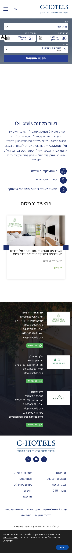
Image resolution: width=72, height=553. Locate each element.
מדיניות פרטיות (14, 509)
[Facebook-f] (44, 459)
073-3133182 (22, 365)
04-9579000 (29, 329)
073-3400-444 (30, 413)
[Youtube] (36, 459)
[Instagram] (28, 459)
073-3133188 (29, 333)
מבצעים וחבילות (56, 479)
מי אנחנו (61, 473)
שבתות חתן (26, 479)
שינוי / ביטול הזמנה (55, 509)
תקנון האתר (33, 509)
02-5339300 (29, 369)
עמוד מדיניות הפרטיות (10, 539)
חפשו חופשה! (36, 58)
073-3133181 (22, 321)
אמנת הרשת (59, 485)
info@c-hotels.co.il (33, 325)
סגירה (62, 547)
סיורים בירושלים (23, 485)
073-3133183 (22, 400)
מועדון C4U (59, 491)
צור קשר (28, 497)
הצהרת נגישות (43, 515)
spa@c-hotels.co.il (33, 337)
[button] (3, 37)
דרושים (28, 491)
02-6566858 (29, 404)
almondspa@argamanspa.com (26, 417)
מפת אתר (26, 515)
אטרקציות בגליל (23, 473)
